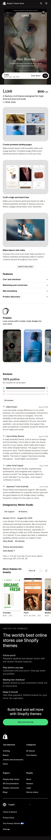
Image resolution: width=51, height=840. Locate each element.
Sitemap (6, 829)
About (28, 779)
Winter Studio (10, 102)
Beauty (6, 755)
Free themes (31, 755)
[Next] (46, 571)
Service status (32, 792)
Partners (29, 784)
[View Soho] (33, 346)
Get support (9, 512)
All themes (23, 512)
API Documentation (11, 784)
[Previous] (40, 571)
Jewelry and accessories (13, 760)
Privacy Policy (8, 818)
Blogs (5, 792)
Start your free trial (25, 722)
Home (5, 764)
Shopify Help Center (11, 779)
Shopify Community (11, 788)
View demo (35, 76)
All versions (20, 541)
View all (32, 571)
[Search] (41, 3)
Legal (28, 788)
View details (8, 541)
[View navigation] (46, 3)
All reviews (8, 400)
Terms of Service (10, 812)
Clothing (6, 751)
